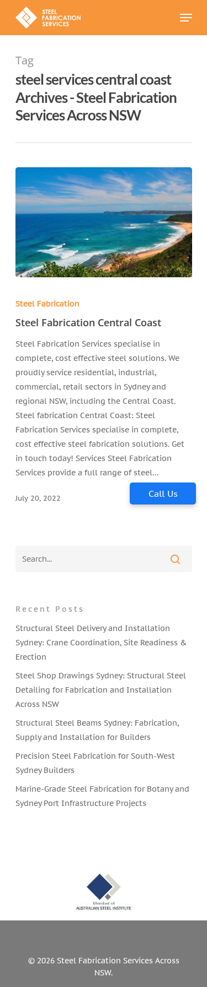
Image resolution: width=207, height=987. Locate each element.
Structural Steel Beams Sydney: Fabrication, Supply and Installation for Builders (97, 730)
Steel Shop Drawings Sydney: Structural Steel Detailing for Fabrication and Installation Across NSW (100, 690)
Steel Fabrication (47, 304)
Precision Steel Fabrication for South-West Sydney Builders (95, 763)
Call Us (163, 493)
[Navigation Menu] (186, 17)
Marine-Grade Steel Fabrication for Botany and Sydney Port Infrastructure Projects (102, 796)
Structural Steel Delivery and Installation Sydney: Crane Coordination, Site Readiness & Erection (101, 642)
